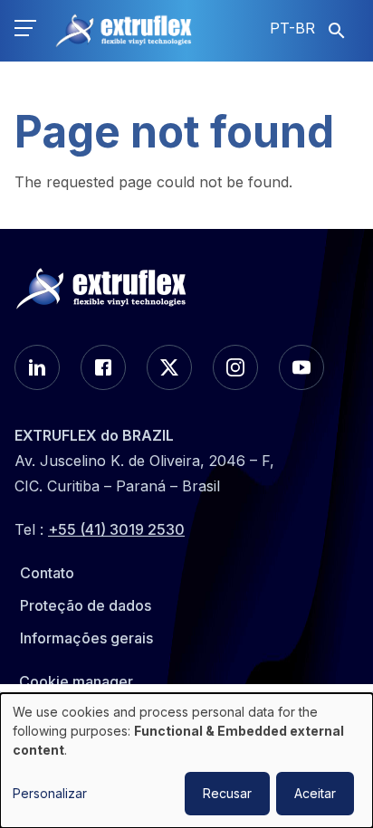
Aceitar (315, 793)
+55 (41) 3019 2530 (116, 529)
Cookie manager (76, 681)
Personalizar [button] (50, 793)
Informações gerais (86, 638)
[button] (25, 30)
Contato (47, 573)
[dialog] (186, 760)
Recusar (227, 793)
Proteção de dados (85, 605)
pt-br (292, 28)
